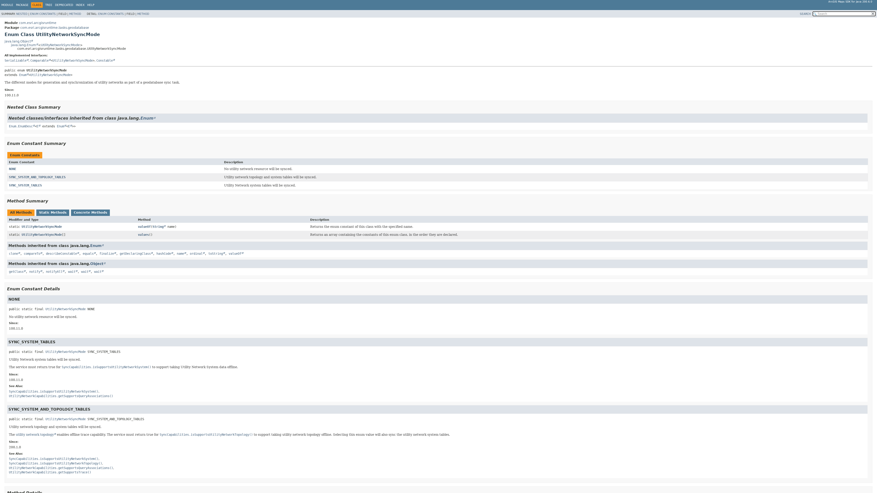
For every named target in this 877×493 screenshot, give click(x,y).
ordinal (196, 253)
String (158, 226)
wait (71, 271)
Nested (21, 14)
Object (96, 264)
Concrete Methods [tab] (90, 212)
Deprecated (64, 5)
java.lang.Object (18, 41)
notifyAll (54, 271)
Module (7, 5)
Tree (48, 5)
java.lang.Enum (23, 45)
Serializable (15, 60)
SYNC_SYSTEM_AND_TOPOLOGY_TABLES (37, 177)
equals (88, 253)
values (143, 234)
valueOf (144, 226)
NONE (12, 169)
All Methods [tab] (21, 212)
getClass (16, 271)
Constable (104, 60)
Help (90, 5)
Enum (22, 75)
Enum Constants (43, 14)
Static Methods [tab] (52, 212)
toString (215, 253)
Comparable (39, 60)
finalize (106, 253)
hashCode (163, 253)
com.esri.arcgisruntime (37, 23)
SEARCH (805, 14)
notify (34, 271)
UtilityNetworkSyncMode (60, 45)
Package (22, 5)
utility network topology (35, 434)
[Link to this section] (64, 107)
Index (80, 5)
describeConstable (61, 253)
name (180, 253)
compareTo (32, 253)
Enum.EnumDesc (21, 126)
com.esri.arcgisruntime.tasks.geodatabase (54, 27)
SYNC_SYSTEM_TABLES (25, 185)
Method (75, 14)
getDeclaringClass (135, 253)
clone (13, 253)
